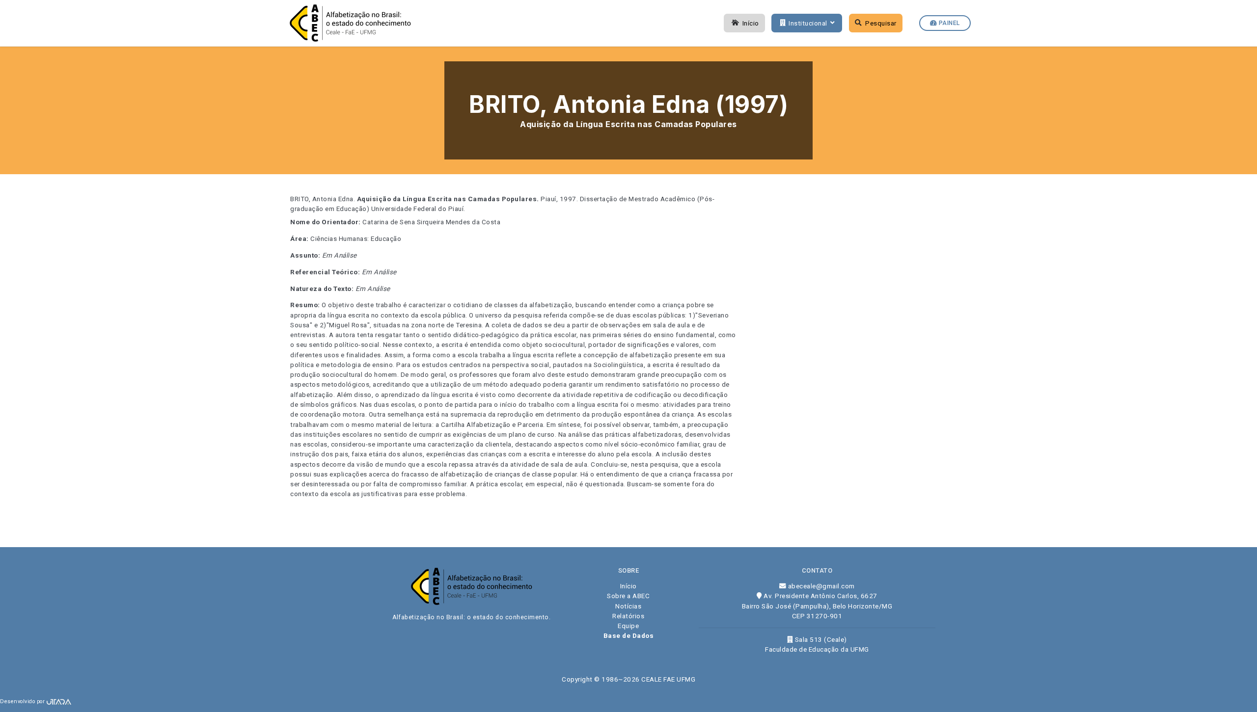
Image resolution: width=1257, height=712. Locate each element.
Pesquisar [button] (881, 23)
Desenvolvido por (23, 701)
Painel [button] (948, 23)
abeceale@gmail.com (820, 586)
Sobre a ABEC (628, 596)
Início (750, 23)
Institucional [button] (808, 23)
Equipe (628, 626)
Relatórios (628, 616)
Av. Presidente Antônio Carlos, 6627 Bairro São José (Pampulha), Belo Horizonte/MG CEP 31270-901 (817, 606)
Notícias (628, 606)
